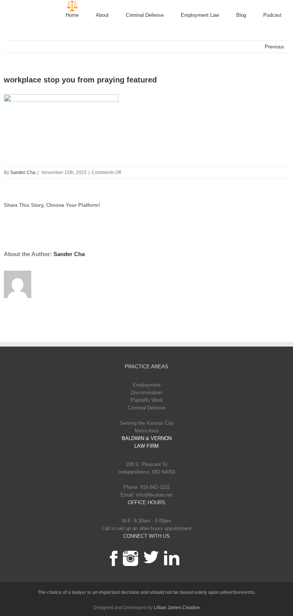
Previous (274, 47)
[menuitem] (81, 15)
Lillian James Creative (177, 607)
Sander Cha (22, 172)
